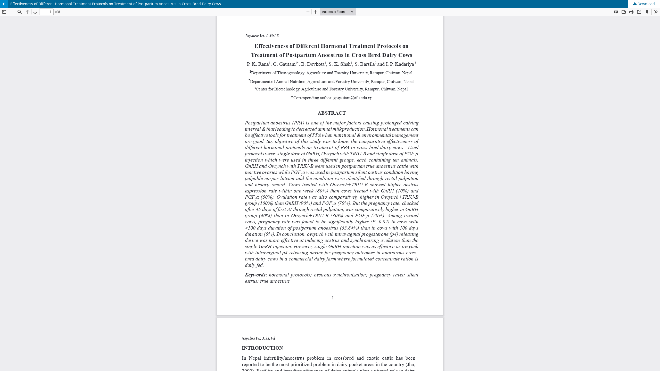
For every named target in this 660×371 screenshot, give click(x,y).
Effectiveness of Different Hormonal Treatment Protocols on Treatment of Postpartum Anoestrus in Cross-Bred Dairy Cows (115, 3)
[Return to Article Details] (4, 4)
